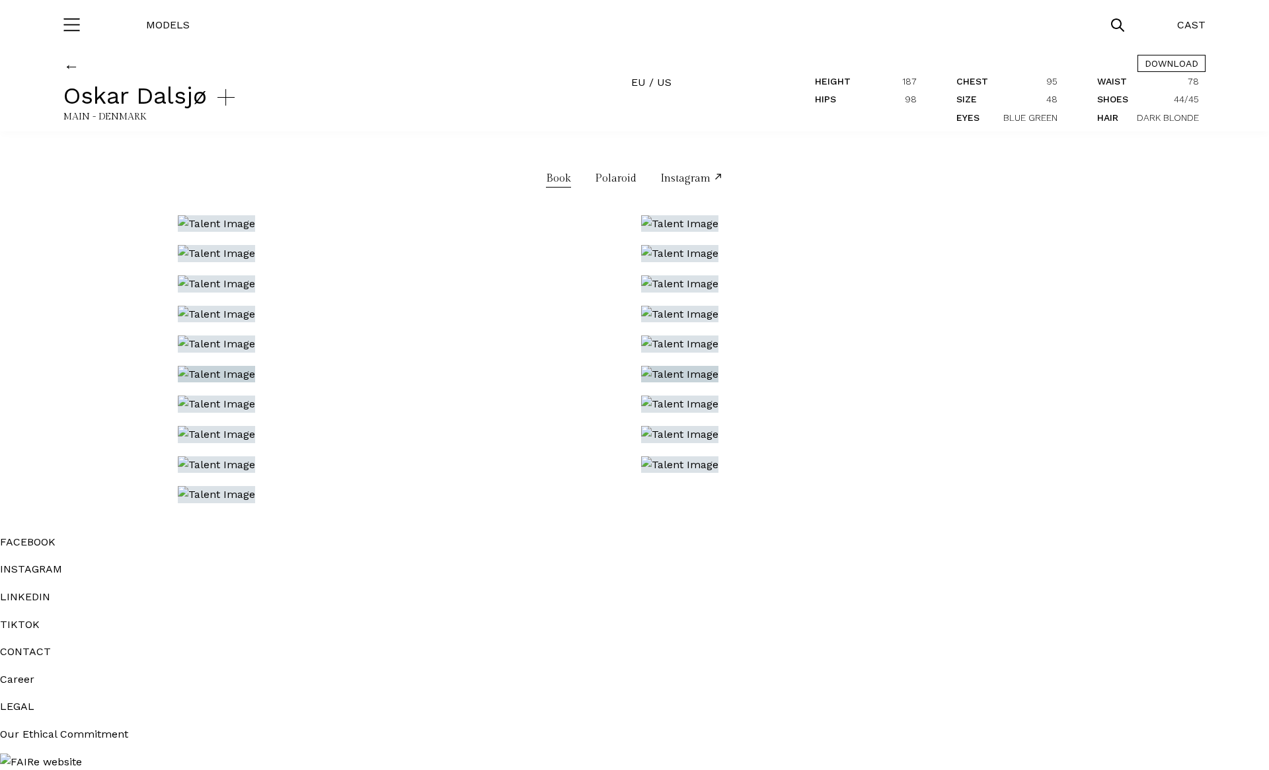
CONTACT (25, 651)
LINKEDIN (25, 596)
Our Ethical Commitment (64, 734)
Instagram (686, 178)
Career (17, 679)
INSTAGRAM (31, 569)
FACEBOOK (28, 542)
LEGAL (17, 706)
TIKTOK (20, 624)
